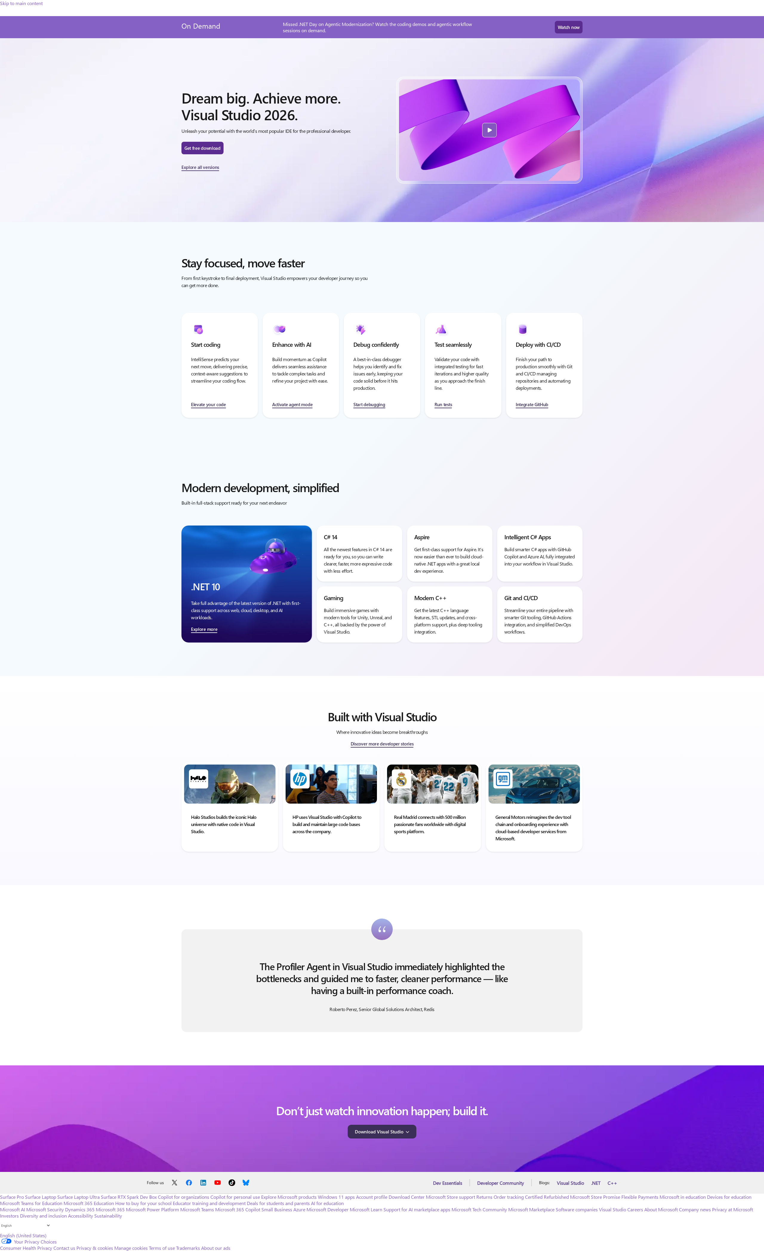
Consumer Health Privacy (26, 1248)
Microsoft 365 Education (89, 1203)
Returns (484, 1197)
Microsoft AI (12, 1209)
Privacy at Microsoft (732, 1209)
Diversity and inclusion (43, 1216)
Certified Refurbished (547, 1197)
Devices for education (729, 1197)
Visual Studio (570, 1183)
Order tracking (509, 1197)
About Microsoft (661, 1209)
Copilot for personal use (235, 1197)
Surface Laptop (40, 1197)
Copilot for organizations (183, 1197)
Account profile (371, 1197)
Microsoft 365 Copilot (237, 1209)
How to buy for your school (143, 1203)
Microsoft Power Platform (152, 1209)
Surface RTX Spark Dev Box (129, 1197)
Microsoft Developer (327, 1209)
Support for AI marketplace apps (416, 1209)
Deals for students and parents (278, 1203)
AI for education (327, 1203)
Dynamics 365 (80, 1209)
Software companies (577, 1209)
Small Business (276, 1209)
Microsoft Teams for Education (31, 1203)
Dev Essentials (447, 1183)
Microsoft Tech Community (479, 1209)
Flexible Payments (639, 1197)
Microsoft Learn (366, 1209)
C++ (612, 1183)
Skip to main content (21, 3)
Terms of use (162, 1248)
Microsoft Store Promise (595, 1197)
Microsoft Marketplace (531, 1209)
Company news (695, 1209)
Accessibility (80, 1216)
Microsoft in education (683, 1197)
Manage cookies (131, 1248)
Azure (299, 1209)
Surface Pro (12, 1197)
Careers (635, 1209)
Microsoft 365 (110, 1209)
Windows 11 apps (336, 1197)
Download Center (407, 1197)
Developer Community (500, 1183)
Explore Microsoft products (289, 1197)
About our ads (215, 1248)
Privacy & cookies (94, 1248)
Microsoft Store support (450, 1197)
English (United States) (23, 1235)
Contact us (64, 1248)
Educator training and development (209, 1203)
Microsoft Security (45, 1209)
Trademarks (188, 1248)
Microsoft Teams (197, 1209)
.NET (595, 1183)
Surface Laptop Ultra (78, 1197)
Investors (9, 1216)
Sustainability (108, 1216)
